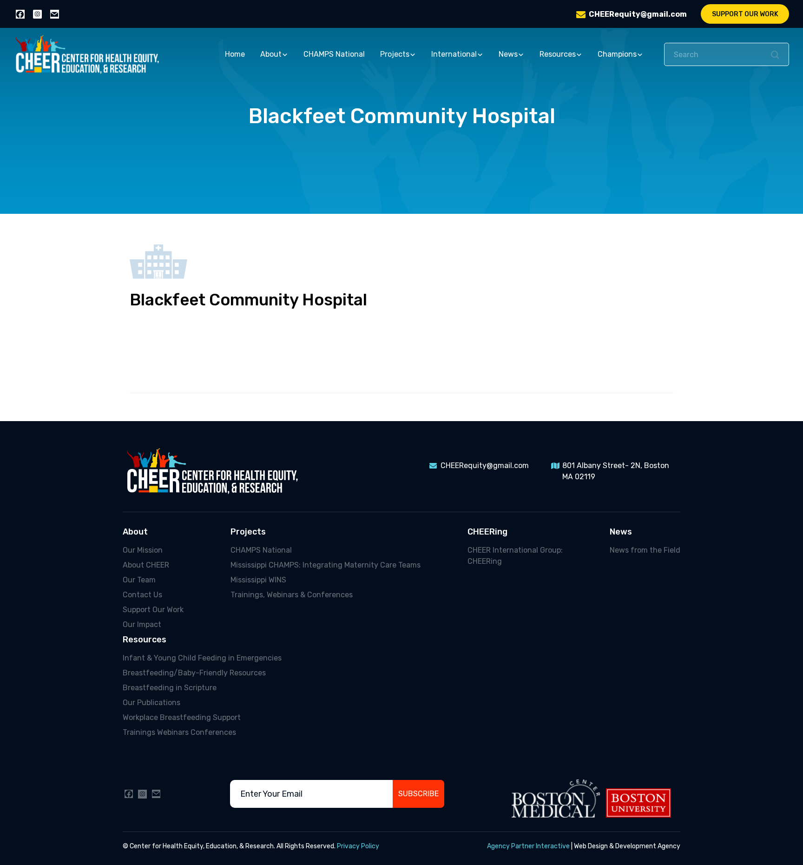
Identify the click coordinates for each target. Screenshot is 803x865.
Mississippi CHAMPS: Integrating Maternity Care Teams (325, 565)
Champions (617, 54)
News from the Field (645, 550)
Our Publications (151, 702)
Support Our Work (745, 14)
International (454, 54)
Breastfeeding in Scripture (170, 687)
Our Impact (142, 624)
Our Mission (143, 550)
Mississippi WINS (258, 579)
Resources (558, 54)
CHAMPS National (334, 54)
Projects (394, 54)
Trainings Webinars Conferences (179, 732)
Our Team (139, 579)
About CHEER (146, 565)
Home (235, 54)
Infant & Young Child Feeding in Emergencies (202, 658)
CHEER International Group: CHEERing (515, 556)
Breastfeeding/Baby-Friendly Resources (194, 672)
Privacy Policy (358, 846)
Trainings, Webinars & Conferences (291, 594)
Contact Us (142, 594)
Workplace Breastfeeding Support (182, 717)
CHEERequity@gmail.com (638, 14)
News (508, 54)
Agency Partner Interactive (528, 846)
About (271, 54)
